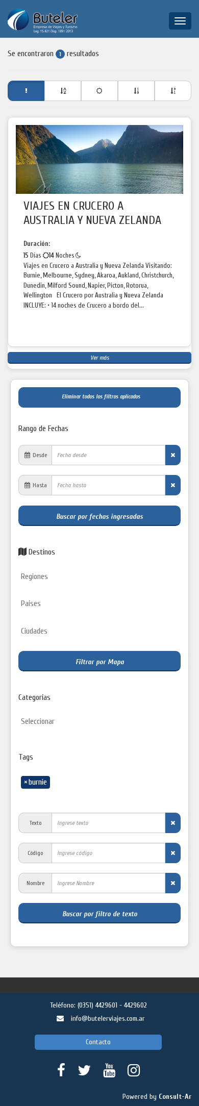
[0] (26, 91)
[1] (62, 91)
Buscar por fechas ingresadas (99, 516)
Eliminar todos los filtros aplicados (99, 396)
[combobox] (99, 577)
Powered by (156, 1096)
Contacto (98, 1042)
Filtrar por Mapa (100, 662)
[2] (99, 91)
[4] (173, 91)
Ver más (99, 357)
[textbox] (102, 577)
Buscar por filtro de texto (99, 914)
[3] (136, 91)
